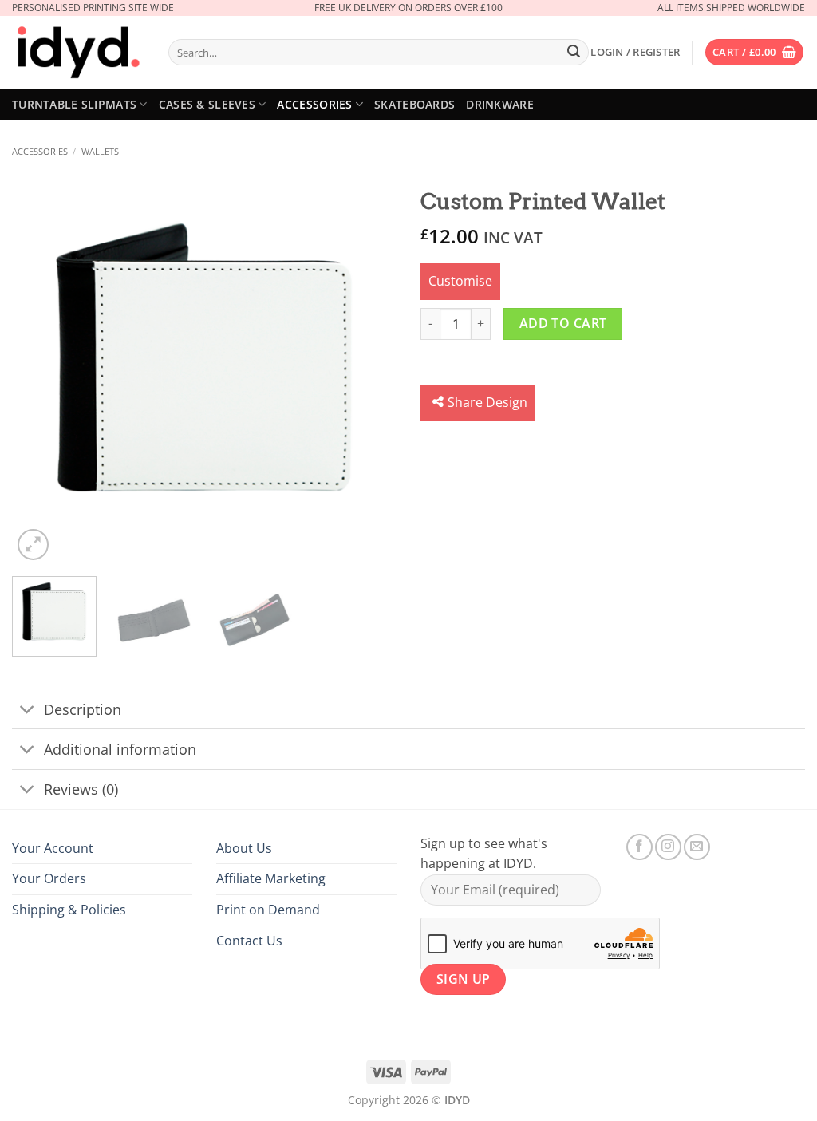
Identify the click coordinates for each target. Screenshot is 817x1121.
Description (82, 709)
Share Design (487, 402)
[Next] (368, 372)
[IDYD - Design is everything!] (78, 53)
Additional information (120, 749)
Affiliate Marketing (271, 878)
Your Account (52, 848)
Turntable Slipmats (74, 104)
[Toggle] (27, 710)
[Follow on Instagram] (668, 847)
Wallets (100, 151)
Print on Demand (268, 909)
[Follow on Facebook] (639, 847)
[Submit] (573, 52)
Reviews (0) (81, 789)
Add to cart (563, 323)
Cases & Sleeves (207, 104)
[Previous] (40, 372)
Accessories (314, 104)
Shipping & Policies (69, 909)
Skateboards (414, 104)
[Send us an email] (697, 847)
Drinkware (500, 104)
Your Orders (49, 878)
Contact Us (249, 940)
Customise (460, 281)
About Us (244, 848)
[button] (635, 52)
